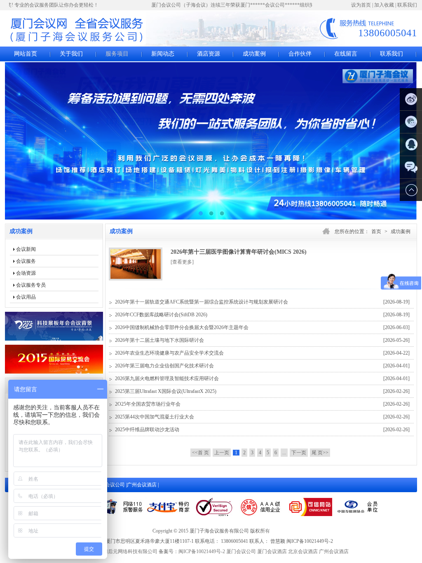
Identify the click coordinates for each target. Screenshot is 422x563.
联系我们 (407, 5)
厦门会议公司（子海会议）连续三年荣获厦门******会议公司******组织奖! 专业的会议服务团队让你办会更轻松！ (270, 5)
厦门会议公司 (241, 551)
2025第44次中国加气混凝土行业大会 (262, 417)
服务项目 (117, 54)
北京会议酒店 (303, 551)
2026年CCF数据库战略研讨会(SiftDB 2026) (262, 315)
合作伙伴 (300, 54)
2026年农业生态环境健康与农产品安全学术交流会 (262, 353)
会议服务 (26, 261)
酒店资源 (208, 54)
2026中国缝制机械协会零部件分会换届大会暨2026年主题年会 (262, 327)
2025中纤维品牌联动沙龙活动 (262, 429)
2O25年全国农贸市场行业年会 (262, 404)
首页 (376, 231)
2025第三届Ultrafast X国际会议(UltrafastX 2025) (262, 391)
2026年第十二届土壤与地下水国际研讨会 (262, 340)
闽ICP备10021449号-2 (201, 551)
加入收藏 (384, 5)
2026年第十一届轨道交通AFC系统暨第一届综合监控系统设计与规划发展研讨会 (262, 302)
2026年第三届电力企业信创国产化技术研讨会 (262, 366)
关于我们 (71, 54)
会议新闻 (26, 249)
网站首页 (25, 54)
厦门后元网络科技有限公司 (127, 551)
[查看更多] (182, 262)
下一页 (298, 453)
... (284, 453)
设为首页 (361, 5)
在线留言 (345, 54)
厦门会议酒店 (272, 551)
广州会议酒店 (142, 485)
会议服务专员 (31, 285)
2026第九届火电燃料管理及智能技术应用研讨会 (262, 378)
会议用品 (26, 297)
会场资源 (26, 273)
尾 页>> (320, 453)
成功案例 (254, 54)
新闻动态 (162, 54)
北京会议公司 (110, 485)
